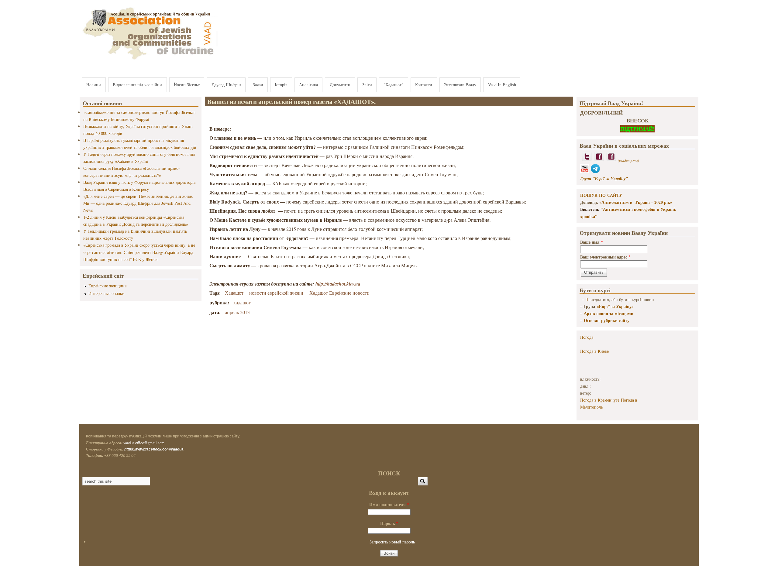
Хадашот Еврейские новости (339, 292)
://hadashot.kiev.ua (341, 283)
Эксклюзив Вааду (460, 84)
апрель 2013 (237, 312)
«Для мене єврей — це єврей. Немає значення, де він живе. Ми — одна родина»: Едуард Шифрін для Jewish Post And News (138, 203)
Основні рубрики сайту (606, 320)
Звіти (367, 84)
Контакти (423, 84)
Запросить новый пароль (392, 542)
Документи (340, 84)
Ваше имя (591, 242)
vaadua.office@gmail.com (143, 442)
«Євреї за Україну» (615, 306)
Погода (586, 337)
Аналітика (308, 84)
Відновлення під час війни (137, 84)
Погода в (594, 351)
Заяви (258, 84)
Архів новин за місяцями (608, 313)
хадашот (242, 302)
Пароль (389, 523)
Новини (93, 84)
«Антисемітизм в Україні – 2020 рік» (635, 202)
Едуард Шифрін (226, 84)
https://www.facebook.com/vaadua (154, 449)
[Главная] (149, 60)
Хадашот (234, 292)
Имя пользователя (389, 504)
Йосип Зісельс (187, 84)
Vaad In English (502, 84)
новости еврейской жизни (276, 292)
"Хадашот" (393, 84)
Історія (281, 84)
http (319, 283)
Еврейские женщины (107, 286)
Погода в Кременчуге (599, 400)
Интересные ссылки (106, 293)
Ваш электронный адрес (605, 257)
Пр (587, 299)
